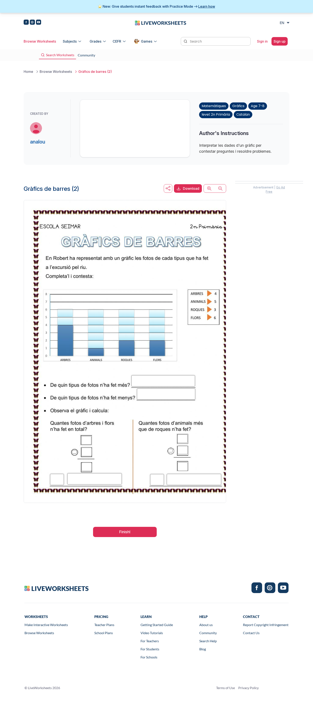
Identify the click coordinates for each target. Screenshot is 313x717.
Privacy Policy (248, 688)
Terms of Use (225, 688)
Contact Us (251, 633)
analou (37, 142)
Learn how (206, 6)
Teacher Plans (104, 625)
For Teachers (150, 641)
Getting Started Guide (157, 625)
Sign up (280, 41)
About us (206, 625)
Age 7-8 (257, 105)
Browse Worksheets (40, 41)
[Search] (186, 41)
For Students (150, 649)
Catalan (243, 114)
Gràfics (238, 105)
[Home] (160, 22)
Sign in (262, 41)
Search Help (208, 641)
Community (208, 633)
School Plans (103, 633)
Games (146, 41)
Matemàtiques (214, 105)
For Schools (149, 657)
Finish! (125, 532)
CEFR (117, 41)
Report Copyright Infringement (266, 625)
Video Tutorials (152, 633)
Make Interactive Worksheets (46, 625)
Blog (202, 649)
